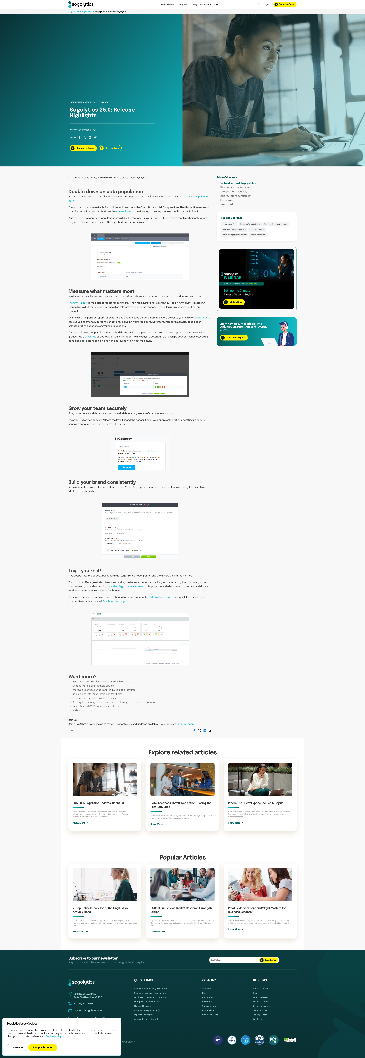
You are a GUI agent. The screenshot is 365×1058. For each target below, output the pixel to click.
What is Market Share (258, 235)
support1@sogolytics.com (88, 1010)
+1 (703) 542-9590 (83, 1003)
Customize (17, 1047)
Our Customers (209, 1006)
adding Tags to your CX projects (128, 586)
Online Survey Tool (229, 224)
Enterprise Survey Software (250, 224)
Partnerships (208, 1011)
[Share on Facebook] (79, 138)
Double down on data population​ (238, 183)
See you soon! (186, 724)
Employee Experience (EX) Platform (150, 997)
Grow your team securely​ (233, 192)
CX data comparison (159, 597)
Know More (79, 823)
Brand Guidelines (210, 1015)
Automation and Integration (147, 1019)
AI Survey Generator (257, 229)
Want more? (226, 204)
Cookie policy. (54, 1036)
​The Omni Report (78, 303)
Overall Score (202, 318)
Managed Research (143, 1006)
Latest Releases (260, 997)
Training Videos (260, 1015)
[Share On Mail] (95, 138)
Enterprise (205, 5)
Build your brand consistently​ (235, 196)
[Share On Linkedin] (90, 138)
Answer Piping (124, 211)
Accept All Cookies (43, 1047)
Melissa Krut (89, 130)
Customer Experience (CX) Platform (150, 989)
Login (266, 5)
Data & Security (128, 1042)
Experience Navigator (144, 1015)
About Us (206, 989)
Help (255, 993)
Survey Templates (261, 1006)
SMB (216, 5)
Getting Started (260, 989)
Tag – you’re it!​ (227, 200)
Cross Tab (90, 337)
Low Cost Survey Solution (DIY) (148, 1011)
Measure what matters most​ (235, 187)
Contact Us (207, 997)
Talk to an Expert (261, 1011)
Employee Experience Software (234, 229)
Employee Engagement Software (235, 235)
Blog (195, 5)
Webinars (257, 1019)
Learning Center (260, 1002)
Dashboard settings (113, 601)
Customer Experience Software (275, 224)
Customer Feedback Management (150, 993)
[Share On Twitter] (85, 138)
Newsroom (207, 1002)
